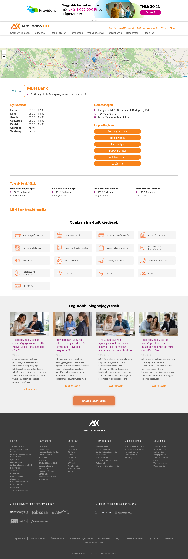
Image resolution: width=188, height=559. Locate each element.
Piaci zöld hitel (45, 457)
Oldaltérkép (169, 538)
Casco (155, 460)
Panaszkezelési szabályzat (110, 538)
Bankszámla (117, 137)
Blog (172, 28)
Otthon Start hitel (45, 455)
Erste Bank (72, 457)
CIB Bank (71, 446)
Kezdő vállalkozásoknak (134, 449)
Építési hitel (43, 474)
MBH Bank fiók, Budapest (23, 188)
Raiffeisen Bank (74, 468)
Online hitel (14, 487)
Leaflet (184, 76)
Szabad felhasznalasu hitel (21, 465)
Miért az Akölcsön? (147, 28)
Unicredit (71, 471)
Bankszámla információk (117, 235)
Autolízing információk (33, 235)
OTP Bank (71, 463)
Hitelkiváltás (15, 468)
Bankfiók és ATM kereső (121, 28)
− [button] (4, 56)
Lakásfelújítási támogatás (76, 248)
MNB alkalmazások (94, 542)
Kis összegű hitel (17, 476)
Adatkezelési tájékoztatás (81, 538)
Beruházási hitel (131, 455)
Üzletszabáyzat (58, 538)
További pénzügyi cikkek (94, 400)
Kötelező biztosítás (161, 457)
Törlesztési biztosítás (157, 260)
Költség (151, 273)
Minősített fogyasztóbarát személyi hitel (20, 455)
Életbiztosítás (158, 452)
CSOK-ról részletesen (157, 235)
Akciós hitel (14, 479)
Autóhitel (13, 470)
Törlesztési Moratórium (19, 490)
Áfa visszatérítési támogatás (107, 466)
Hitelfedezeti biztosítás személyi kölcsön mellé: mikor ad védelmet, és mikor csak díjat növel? (157, 345)
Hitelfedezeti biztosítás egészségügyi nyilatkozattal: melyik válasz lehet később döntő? (29, 345)
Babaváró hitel (117, 150)
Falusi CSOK (44, 479)
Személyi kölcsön (117, 131)
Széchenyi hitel (71, 260)
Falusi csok (100, 463)
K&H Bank (71, 460)
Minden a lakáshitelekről (117, 248)
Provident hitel (73, 466)
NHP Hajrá (27, 260)
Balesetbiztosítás (160, 449)
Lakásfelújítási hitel (46, 471)
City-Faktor (72, 452)
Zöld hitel (69, 273)
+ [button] (4, 52)
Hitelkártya (117, 144)
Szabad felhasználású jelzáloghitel (48, 467)
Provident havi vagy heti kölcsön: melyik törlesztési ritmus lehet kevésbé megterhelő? (71, 345)
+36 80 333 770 (107, 113)
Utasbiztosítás (159, 466)
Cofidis (70, 455)
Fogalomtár (153, 538)
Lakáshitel (117, 163)
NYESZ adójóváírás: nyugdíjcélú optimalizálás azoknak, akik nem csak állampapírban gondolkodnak (115, 345)
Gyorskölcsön (15, 459)
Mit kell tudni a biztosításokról (155, 248)
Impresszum (19, 538)
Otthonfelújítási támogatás (107, 460)
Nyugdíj (109, 273)
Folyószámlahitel (132, 452)
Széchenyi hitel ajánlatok (135, 446)
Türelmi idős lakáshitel (48, 463)
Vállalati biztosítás (160, 463)
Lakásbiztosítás (159, 446)
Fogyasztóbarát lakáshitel (49, 452)
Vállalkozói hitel (118, 157)
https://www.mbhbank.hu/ (113, 117)
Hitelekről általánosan (33, 248)
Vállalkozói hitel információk (30, 273)
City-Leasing (72, 449)
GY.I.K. (164, 28)
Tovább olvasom (29, 389)
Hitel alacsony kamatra (19, 482)
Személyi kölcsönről (115, 260)
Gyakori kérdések (135, 538)
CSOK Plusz (101, 455)
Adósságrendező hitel (47, 476)
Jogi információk (38, 538)
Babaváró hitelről (72, 235)
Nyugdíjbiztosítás (160, 455)
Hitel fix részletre (16, 484)
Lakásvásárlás (44, 449)
